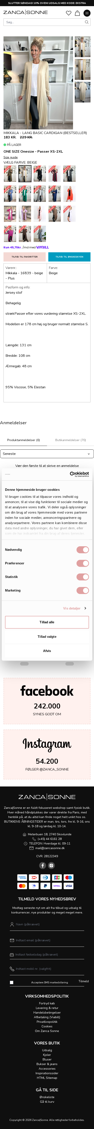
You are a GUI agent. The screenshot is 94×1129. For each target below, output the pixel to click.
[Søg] (86, 22)
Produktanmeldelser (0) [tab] (23, 440)
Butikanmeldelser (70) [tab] (70, 440)
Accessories (47, 1069)
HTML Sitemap (47, 1078)
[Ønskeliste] (68, 13)
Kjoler (47, 1055)
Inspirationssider (47, 1073)
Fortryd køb (47, 1003)
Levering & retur (47, 1008)
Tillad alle (47, 622)
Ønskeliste (47, 1097)
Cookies (47, 1026)
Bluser (47, 1059)
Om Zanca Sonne (47, 1031)
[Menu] (87, 13)
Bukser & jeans (47, 1064)
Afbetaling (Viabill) (47, 1017)
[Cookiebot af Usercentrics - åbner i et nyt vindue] (70, 474)
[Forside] (25, 12)
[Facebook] (42, 865)
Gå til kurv (47, 1102)
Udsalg (47, 1050)
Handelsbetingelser (47, 1013)
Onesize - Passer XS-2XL (41, 151)
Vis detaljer (71, 608)
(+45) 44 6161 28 (50, 839)
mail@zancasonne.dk (50, 848)
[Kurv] (77, 13)
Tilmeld (83, 981)
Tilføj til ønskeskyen (69, 256)
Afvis (47, 651)
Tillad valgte (47, 636)
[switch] (83, 563)
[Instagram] (51, 865)
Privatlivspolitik (47, 1022)
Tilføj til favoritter (25, 256)
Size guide (10, 157)
